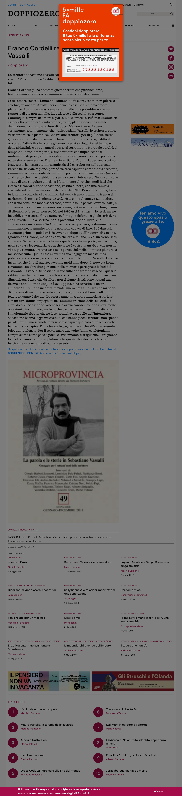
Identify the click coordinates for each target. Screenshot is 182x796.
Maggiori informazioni (78, 793)
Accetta (158, 790)
